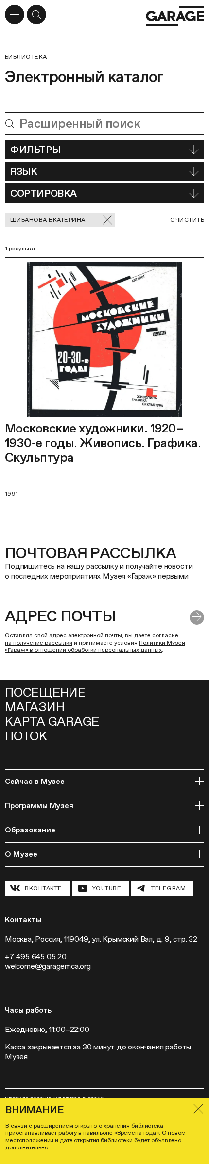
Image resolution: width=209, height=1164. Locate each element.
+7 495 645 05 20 (36, 956)
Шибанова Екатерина (48, 219)
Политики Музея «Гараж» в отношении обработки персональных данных (95, 646)
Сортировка (43, 193)
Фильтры (35, 149)
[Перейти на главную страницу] (175, 16)
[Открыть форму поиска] (36, 14)
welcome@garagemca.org (48, 966)
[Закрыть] (198, 1108)
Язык (23, 171)
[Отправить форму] (197, 617)
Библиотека (26, 56)
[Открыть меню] (14, 14)
